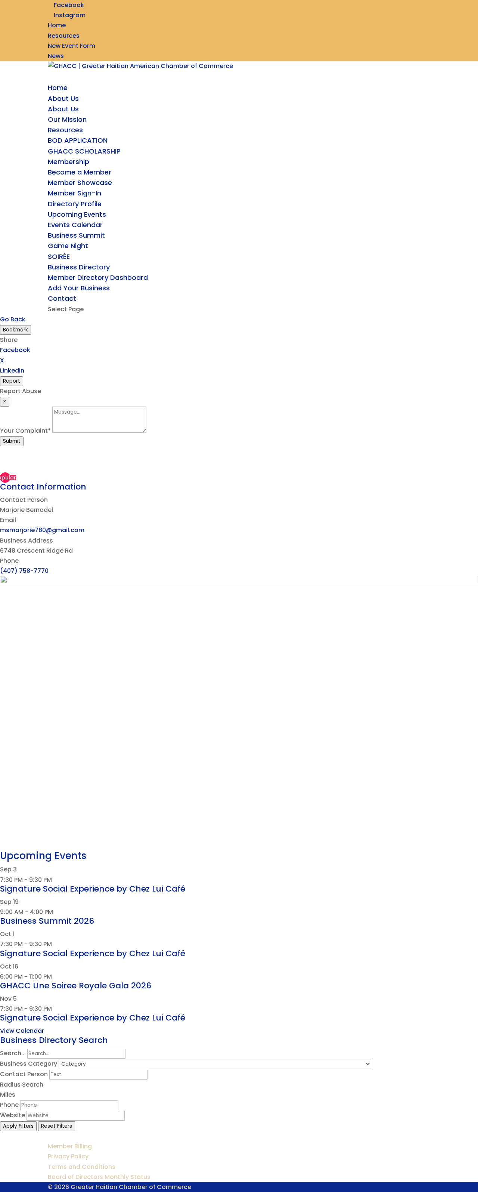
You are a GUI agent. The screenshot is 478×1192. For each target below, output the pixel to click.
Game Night (68, 245)
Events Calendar (75, 224)
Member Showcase (80, 182)
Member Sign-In (74, 193)
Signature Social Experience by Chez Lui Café (92, 889)
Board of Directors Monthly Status (99, 1177)
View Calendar (22, 1030)
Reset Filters (56, 1126)
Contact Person (24, 1074)
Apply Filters (18, 1126)
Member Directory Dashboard (98, 277)
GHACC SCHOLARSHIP (84, 151)
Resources (64, 35)
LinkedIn (12, 370)
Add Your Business (79, 288)
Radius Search (21, 1084)
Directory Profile (75, 204)
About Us (63, 109)
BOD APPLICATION (78, 140)
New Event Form (71, 45)
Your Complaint (25, 430)
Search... (13, 1053)
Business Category (28, 1063)
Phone (9, 1104)
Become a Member (79, 172)
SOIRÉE (59, 256)
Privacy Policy (68, 1156)
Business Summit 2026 (47, 921)
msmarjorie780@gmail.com (42, 530)
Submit (12, 441)
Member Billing (70, 1146)
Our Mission (67, 119)
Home (57, 25)
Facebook (15, 350)
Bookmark (15, 329)
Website (12, 1115)
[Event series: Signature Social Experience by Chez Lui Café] (56, 880)
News (56, 56)
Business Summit (76, 235)
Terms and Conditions (81, 1166)
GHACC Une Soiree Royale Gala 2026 (75, 985)
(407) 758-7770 (24, 570)
